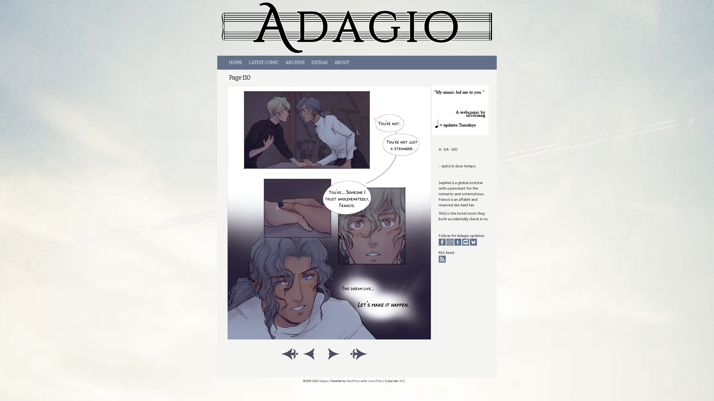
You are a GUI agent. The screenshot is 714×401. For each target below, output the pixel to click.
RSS (402, 381)
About (341, 62)
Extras (320, 62)
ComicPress (375, 381)
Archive (295, 62)
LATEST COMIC (264, 62)
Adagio (360, 28)
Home (235, 62)
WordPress (353, 381)
